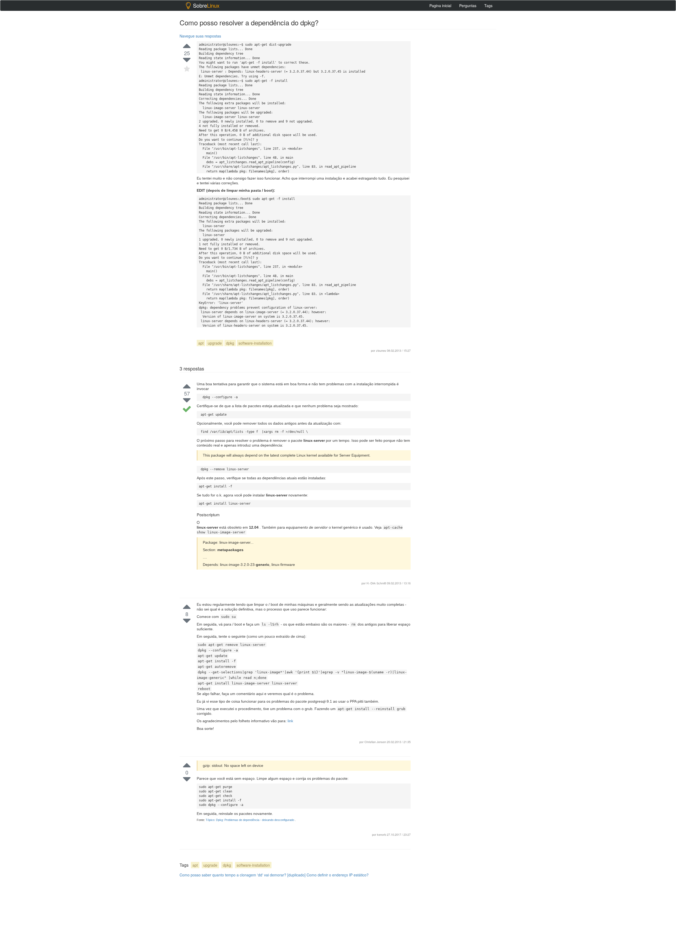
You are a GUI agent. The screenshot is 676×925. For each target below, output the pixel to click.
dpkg (230, 343)
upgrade (215, 343)
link (290, 721)
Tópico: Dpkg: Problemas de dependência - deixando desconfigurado (250, 819)
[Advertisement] (456, 111)
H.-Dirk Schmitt (376, 583)
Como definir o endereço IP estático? (338, 874)
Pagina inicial (440, 5)
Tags (488, 5)
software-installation (255, 343)
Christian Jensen (375, 742)
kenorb (382, 834)
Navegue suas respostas (200, 36)
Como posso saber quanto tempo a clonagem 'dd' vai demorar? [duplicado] (243, 874)
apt (201, 343)
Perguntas (467, 5)
